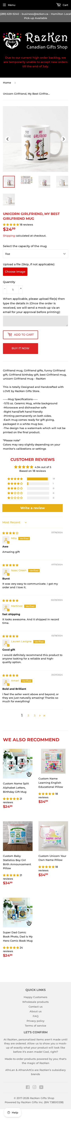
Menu (11, 5)
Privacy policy (35, 1020)
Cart (65, 5)
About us (36, 1011)
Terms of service (35, 1025)
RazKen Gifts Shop (42, 1098)
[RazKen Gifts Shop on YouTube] (41, 1087)
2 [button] (28, 715)
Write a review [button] (32, 508)
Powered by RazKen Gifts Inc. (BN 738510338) (34, 1102)
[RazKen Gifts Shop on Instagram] (34, 1087)
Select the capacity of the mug (25, 246)
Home (7, 82)
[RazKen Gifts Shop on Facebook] (28, 1087)
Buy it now (20, 348)
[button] (11, 224)
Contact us (36, 1006)
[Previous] (7, 139)
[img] (10, 533)
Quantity (9, 282)
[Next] (63, 139)
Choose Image (15, 271)
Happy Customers (35, 997)
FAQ (35, 1016)
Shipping (9, 235)
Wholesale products (35, 1001)
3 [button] (34, 715)
